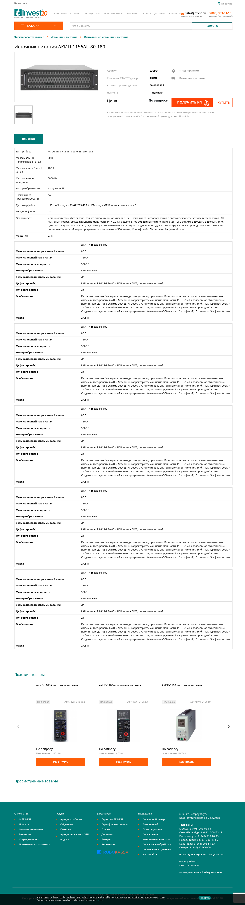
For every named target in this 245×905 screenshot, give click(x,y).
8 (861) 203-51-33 (204, 843)
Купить (224, 103)
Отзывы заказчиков (31, 829)
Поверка (65, 829)
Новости (24, 824)
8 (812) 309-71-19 (211, 832)
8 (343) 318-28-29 (208, 836)
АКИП (153, 78)
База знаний (150, 824)
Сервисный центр (154, 819)
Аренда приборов (71, 819)
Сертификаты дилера (115, 824)
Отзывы (75, 13)
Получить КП (189, 102)
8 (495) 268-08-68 (200, 828)
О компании (59, 13)
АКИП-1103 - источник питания (182, 685)
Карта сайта (150, 854)
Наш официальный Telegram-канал (200, 872)
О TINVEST (25, 819)
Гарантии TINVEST (112, 819)
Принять (205, 897)
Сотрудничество (29, 839)
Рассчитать (60, 761)
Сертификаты (92, 13)
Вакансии (25, 834)
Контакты (175, 13)
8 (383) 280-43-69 (207, 839)
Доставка (159, 13)
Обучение (66, 824)
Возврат (106, 839)
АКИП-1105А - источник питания (57, 685)
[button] (228, 726)
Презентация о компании (34, 844)
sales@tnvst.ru (215, 854)
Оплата (146, 13)
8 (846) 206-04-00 (200, 847)
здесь (99, 900)
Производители (114, 13)
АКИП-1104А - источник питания (120, 685)
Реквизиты (108, 844)
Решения (132, 13)
